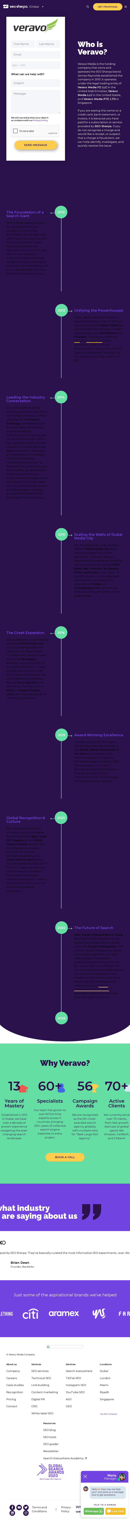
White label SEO (42, 1413)
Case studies (15, 1385)
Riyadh (104, 1392)
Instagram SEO (76, 1385)
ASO (69, 1399)
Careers (11, 1378)
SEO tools (49, 1437)
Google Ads (94, 340)
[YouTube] (12, 1507)
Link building (40, 1385)
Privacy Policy (40, 120)
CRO (34, 1406)
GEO (69, 1406)
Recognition (14, 1392)
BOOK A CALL (65, 1157)
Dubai (104, 1371)
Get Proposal (108, 6)
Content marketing (44, 1392)
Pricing (11, 1399)
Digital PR (38, 1399)
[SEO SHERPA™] (15, 7)
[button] (87, 7)
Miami (104, 1385)
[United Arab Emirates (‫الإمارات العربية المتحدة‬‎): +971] (15, 65)
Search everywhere (79, 1371)
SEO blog (49, 1430)
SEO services (40, 1371)
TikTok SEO (73, 1378)
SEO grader (51, 1444)
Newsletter (51, 1451)
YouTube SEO (75, 1392)
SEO (77, 340)
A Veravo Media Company (20, 1354)
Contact (11, 1406)
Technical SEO (41, 1378)
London (105, 1378)
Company (13, 1371)
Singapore (107, 1399)
